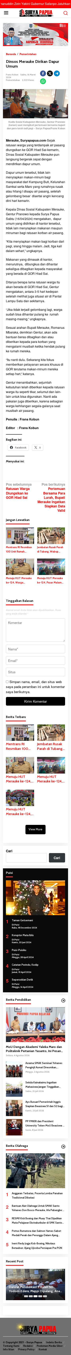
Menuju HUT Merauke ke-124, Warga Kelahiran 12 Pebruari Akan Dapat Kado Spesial (19, 581)
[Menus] (6, 12)
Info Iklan (8, 1349)
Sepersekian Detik (22, 979)
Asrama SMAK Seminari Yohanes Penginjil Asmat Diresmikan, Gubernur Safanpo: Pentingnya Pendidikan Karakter (43, 1065)
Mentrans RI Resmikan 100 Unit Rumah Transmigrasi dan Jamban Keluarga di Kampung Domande (19, 550)
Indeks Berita (54, 1342)
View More (35, 829)
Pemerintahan (13, 80)
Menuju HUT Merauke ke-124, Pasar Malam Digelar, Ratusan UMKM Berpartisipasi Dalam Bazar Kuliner (51, 581)
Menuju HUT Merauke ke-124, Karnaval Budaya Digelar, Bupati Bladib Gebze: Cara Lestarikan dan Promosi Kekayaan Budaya (19, 811)
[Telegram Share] (57, 73)
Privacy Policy (26, 1349)
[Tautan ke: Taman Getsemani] (35, 897)
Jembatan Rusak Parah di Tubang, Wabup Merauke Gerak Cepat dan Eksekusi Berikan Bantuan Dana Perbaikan (50, 550)
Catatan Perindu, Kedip (25, 964)
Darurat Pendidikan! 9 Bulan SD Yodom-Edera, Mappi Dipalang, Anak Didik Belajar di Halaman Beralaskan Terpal (35, 1289)
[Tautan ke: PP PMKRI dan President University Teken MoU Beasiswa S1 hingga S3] (14, 1126)
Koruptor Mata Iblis (23, 935)
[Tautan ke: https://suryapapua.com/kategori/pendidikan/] (63, 1000)
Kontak (43, 1349)
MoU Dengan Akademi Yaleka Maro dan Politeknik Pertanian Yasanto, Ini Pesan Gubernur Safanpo (34, 1049)
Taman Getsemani (22, 920)
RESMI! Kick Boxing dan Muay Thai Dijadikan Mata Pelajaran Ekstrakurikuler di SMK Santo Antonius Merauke (37, 1221)
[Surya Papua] (36, 12)
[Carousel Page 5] (45, 1296)
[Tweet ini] (50, 73)
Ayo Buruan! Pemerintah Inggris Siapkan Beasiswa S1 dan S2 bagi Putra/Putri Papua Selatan (44, 1104)
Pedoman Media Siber (50, 1345)
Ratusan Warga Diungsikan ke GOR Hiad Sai (19, 491)
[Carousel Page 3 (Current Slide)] (35, 1296)
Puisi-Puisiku (19, 950)
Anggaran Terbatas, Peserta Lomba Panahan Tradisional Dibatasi (37, 1195)
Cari (9, 851)
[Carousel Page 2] (31, 1296)
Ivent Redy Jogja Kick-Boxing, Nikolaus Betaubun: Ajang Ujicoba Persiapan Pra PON (37, 1245)
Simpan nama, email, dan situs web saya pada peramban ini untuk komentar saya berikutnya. (35, 686)
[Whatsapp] (43, 81)
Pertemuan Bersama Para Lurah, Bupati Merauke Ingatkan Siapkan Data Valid (51, 497)
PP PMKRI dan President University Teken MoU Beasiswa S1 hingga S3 (45, 1124)
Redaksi (28, 1345)
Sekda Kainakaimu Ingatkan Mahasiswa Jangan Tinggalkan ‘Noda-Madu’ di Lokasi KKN (42, 1085)
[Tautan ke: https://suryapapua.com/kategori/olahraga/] (63, 1146)
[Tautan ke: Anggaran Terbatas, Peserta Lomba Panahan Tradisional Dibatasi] (35, 1170)
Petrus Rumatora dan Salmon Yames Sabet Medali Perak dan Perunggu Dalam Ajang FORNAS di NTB (36, 1233)
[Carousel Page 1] (26, 1296)
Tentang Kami (11, 1345)
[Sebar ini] (43, 73)
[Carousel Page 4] (40, 1296)
